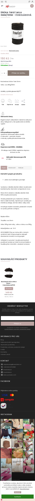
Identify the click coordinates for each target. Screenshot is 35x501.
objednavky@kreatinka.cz (12, 364)
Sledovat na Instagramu (11, 480)
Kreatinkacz (7, 369)
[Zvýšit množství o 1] (6, 73)
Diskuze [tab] (20, 168)
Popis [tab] (4, 168)
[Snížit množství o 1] (2, 73)
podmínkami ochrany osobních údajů (18, 329)
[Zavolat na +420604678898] (6, 1)
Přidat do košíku (18, 73)
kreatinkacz (7, 372)
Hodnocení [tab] (12, 168)
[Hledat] (29, 1)
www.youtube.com (9, 375)
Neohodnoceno (14, 50)
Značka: (5, 53)
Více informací (24, 489)
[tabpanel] (9, 282)
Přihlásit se (17, 323)
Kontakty (4, 352)
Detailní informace (7, 95)
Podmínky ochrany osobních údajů (13, 347)
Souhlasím (17, 497)
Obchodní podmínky (8, 345)
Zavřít (29, 108)
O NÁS (3, 349)
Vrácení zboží (5, 354)
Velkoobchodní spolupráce (10, 342)
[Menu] (2, 5)
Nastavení (17, 492)
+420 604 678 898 (9, 367)
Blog (2, 340)
